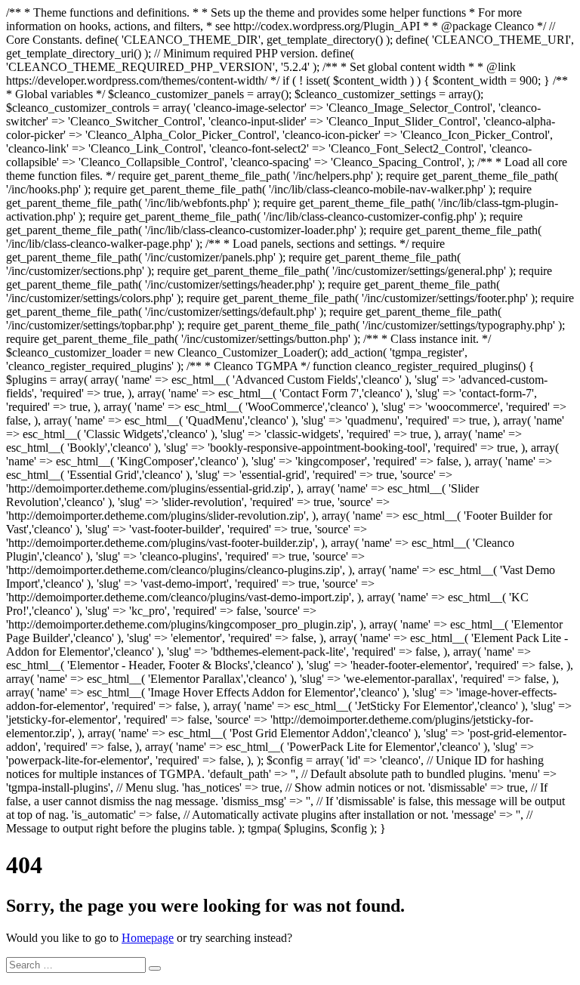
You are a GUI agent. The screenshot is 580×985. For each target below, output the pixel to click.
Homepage (148, 937)
